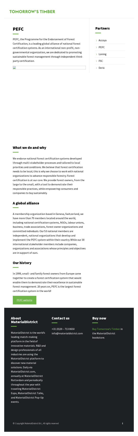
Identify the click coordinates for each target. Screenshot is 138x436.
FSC (101, 61)
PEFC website (24, 300)
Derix (102, 67)
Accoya (103, 40)
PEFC (102, 47)
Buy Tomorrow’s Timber (106, 329)
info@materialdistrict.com (67, 333)
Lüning (103, 54)
